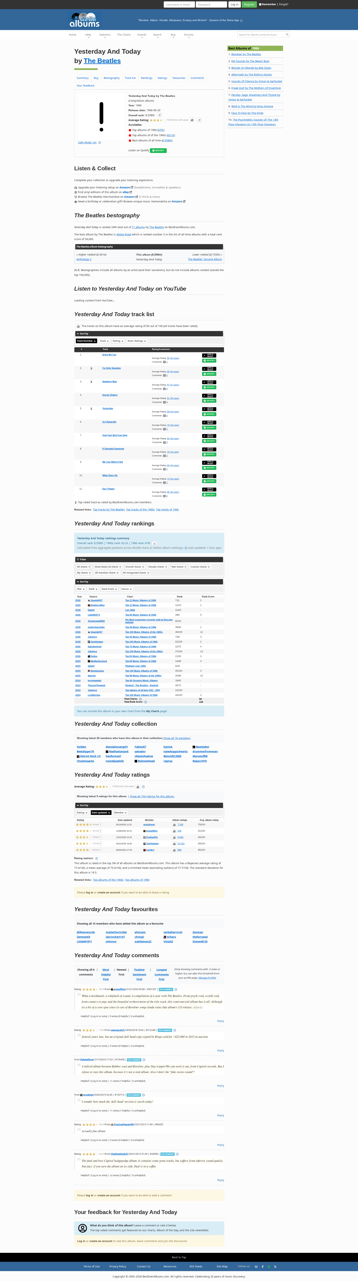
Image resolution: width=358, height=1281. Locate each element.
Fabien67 (140, 746)
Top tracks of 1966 (167, 509)
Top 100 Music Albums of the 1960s (144, 632)
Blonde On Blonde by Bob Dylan (251, 68)
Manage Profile (207, 977)
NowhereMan (97, 605)
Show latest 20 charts (107, 566)
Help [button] (88, 34)
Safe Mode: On (87, 142)
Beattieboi (202, 746)
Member (119, 812)
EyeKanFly (152, 837)
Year (79, 589)
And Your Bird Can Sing (114, 435)
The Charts (124, 34)
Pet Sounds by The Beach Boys (250, 61)
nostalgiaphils (115, 761)
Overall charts (133, 566)
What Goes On (109, 475)
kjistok (168, 746)
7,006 (180, 824)
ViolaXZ (168, 941)
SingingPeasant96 (123, 1124)
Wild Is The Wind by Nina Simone (252, 106)
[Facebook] (261, 1266)
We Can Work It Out (112, 462)
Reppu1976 (200, 761)
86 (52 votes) (173, 358)
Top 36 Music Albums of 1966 (140, 637)
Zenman (198, 932)
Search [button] (157, 34)
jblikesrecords (86, 932)
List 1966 (130, 610)
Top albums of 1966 (137, 879)
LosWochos (94, 695)
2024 (78, 680)
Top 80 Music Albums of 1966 (140, 615)
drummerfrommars (205, 751)
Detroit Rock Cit (90, 756)
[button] (159, 115)
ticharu (171, 937)
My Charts (152, 711)
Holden (81, 746)
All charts (82, 566)
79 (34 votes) (173, 452)
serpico (150, 850)
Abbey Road (123, 234)
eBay (126, 192)
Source (125, 589)
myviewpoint (94, 680)
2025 (78, 661)
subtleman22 (143, 941)
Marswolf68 (200, 756)
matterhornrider (96, 627)
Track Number (85, 340)
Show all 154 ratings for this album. (152, 796)
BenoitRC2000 (172, 756)
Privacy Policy (117, 1266)
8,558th (167, 140)
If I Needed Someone (113, 448)
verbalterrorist (173, 932)
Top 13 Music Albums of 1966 (140, 605)
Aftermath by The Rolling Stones (251, 74)
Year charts (177, 566)
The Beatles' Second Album (205, 259)
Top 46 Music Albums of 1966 (140, 627)
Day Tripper (108, 489)
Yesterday (107, 408)
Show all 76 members (177, 738)
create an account (108, 892)
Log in (81, 1241)
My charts (82, 572)
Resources (170, 1266)
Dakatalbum (87, 1059)
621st (170, 135)
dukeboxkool (94, 646)
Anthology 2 (83, 259)
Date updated (100, 812)
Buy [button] (173, 34)
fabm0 (91, 610)
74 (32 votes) (173, 479)
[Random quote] (241, 20)
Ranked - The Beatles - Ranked (141, 685)
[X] (274, 1266)
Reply (220, 1021)
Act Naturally (109, 422)
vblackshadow (144, 756)
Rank (92, 589)
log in (89, 892)
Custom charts (199, 566)
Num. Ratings (136, 340)
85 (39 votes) (173, 438)
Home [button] (72, 34)
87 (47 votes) (173, 385)
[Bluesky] (255, 1266)
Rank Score (108, 589)
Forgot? (283, 4)
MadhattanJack (98, 661)
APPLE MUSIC (210, 355)
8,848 (180, 837)
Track (103, 340)
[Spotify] (267, 1266)
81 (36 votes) (173, 398)
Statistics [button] (105, 34)
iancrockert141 (115, 937)
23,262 (181, 843)
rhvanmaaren (85, 761)
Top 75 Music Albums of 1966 (140, 646)
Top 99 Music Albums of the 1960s (143, 675)
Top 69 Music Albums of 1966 (140, 661)
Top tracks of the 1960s (140, 509)
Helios (93, 656)
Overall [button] (141, 34)
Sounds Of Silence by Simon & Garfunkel (256, 81)
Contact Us (143, 1266)
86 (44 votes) (173, 465)
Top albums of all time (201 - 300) (142, 690)
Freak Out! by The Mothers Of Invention (256, 88)
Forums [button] (189, 34)
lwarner (92, 675)
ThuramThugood (96, 685)
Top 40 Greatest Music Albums (141, 680)
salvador (140, 751)
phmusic (140, 932)
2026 (78, 600)
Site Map (222, 1266)
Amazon (125, 187)
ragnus (168, 761)
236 (179, 831)
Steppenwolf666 (96, 621)
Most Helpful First (106, 974)
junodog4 (88, 1094)
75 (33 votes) (173, 425)
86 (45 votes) (173, 492)
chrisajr (139, 937)
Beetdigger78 (85, 751)
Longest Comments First (162, 974)
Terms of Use (92, 1266)
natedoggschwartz (176, 751)
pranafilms (152, 831)
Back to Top (179, 1257)
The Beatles (102, 61)
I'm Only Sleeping (111, 368)
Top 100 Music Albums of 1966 (141, 641)
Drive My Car (109, 354)
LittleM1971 (94, 615)
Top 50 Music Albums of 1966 (140, 656)
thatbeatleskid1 (120, 1153)
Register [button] (249, 4)
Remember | (270, 4)
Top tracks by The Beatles (109, 509)
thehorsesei (200, 937)
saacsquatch (118, 1029)
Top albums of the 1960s (108, 879)
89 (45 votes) (173, 371)
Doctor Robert (109, 395)
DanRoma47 (113, 756)
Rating (117, 340)
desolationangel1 (117, 746)
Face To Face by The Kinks (247, 113)
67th (161, 130)
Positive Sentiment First (139, 974)
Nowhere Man (109, 381)
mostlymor (149, 824)
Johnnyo (92, 637)
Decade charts (156, 566)
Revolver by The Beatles (246, 54)
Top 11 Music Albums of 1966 (140, 600)
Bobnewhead (146, 761)
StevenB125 (200, 941)
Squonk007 (96, 600)
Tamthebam (96, 641)
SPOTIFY (159, 150)
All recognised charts (135, 572)
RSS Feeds (196, 1266)
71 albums (138, 227)
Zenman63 (83, 937)
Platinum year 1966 (135, 666)
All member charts (105, 572)
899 (179, 850)
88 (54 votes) (173, 412)
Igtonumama (97, 671)
